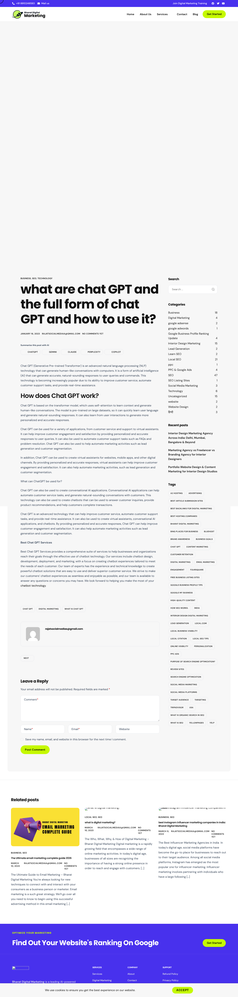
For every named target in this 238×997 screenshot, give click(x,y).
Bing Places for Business (184, 531)
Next (26, 658)
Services (162, 14)
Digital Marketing (179, 318)
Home (130, 14)
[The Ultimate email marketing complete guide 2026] (45, 827)
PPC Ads (175, 654)
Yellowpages (196, 723)
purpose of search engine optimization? (193, 661)
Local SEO (174, 359)
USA (191, 707)
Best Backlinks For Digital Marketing (191, 508)
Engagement (178, 570)
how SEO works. (179, 608)
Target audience (180, 700)
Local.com (201, 623)
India (197, 608)
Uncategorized (177, 396)
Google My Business (182, 593)
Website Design (178, 407)
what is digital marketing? (100, 822)
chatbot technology (33, 585)
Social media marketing (184, 684)
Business (26, 278)
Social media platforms (184, 692)
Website (124, 729)
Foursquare (197, 570)
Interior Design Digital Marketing (189, 616)
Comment (31, 699)
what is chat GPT (73, 609)
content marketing (197, 547)
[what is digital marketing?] (102, 809)
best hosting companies (184, 516)
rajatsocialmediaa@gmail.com (61, 333)
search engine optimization (186, 677)
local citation (179, 639)
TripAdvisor (177, 707)
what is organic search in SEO (187, 715)
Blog (195, 14)
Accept (182, 990)
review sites (177, 669)
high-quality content (183, 600)
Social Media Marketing (183, 385)
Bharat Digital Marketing (185, 524)
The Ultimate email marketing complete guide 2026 (41, 858)
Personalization (203, 646)
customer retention (182, 554)
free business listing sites (185, 577)
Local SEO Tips (201, 639)
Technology (44, 278)
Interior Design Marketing (184, 343)
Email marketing (205, 562)
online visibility (179, 646)
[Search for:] (193, 289)
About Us (145, 14)
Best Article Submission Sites (187, 501)
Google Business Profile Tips (187, 585)
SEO (34, 278)
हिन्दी (170, 412)
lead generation (180, 623)
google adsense (178, 323)
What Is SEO (177, 723)
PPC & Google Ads (180, 370)
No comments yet (92, 333)
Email (76, 729)
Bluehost (209, 531)
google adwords (178, 328)
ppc (170, 364)
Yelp (212, 723)
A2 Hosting (177, 493)
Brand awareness (180, 539)
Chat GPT (28, 609)
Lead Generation (179, 348)
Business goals (204, 539)
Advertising (195, 493)
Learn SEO (175, 354)
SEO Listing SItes (179, 380)
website (173, 401)
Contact (182, 14)
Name (28, 729)
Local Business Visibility (184, 631)
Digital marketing (49, 609)
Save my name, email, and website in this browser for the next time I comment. (75, 739)
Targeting (200, 700)
